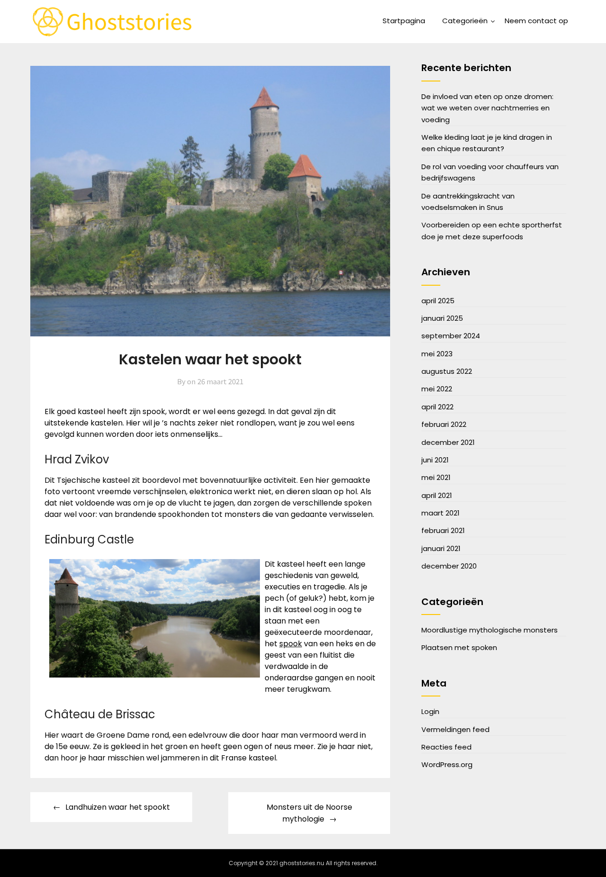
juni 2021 (435, 460)
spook (290, 643)
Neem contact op (536, 21)
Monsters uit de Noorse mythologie (309, 813)
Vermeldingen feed (455, 729)
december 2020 (449, 566)
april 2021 (436, 495)
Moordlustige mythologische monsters (489, 630)
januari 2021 (441, 548)
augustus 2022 (446, 371)
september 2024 (450, 336)
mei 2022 (436, 389)
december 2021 (448, 442)
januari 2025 (442, 318)
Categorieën (465, 21)
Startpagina (404, 21)
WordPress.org (446, 764)
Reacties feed (446, 747)
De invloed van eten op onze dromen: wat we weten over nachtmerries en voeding (487, 108)
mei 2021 (436, 477)
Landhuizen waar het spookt (117, 807)
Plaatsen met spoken (459, 647)
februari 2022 (443, 424)
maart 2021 (440, 513)
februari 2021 (443, 530)
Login (430, 711)
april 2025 (437, 301)
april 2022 (437, 407)
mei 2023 (437, 354)
